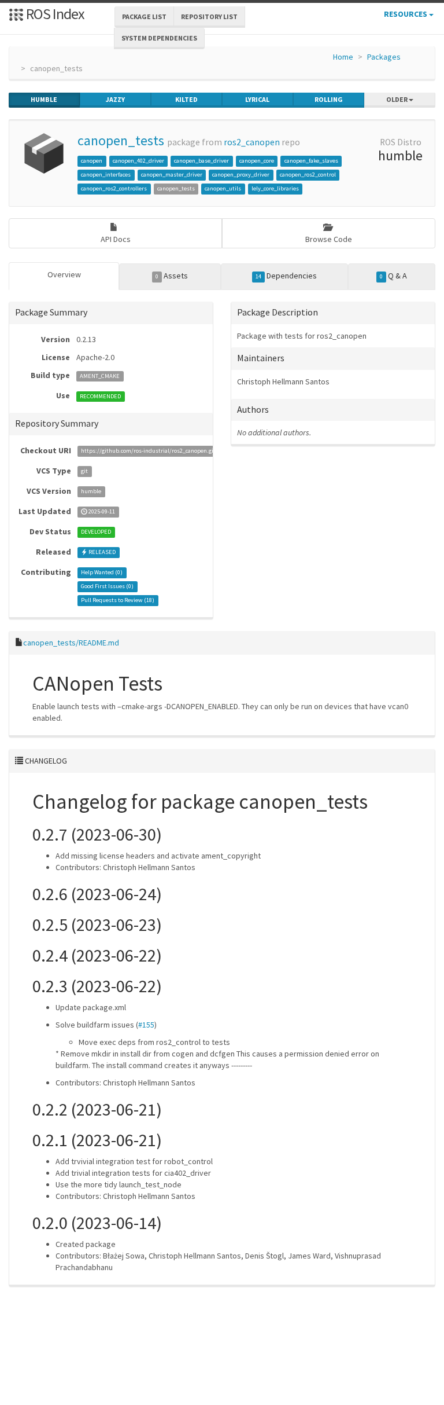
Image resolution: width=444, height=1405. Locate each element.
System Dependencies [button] (159, 38)
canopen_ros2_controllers (114, 188)
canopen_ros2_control (308, 174)
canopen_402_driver (138, 160)
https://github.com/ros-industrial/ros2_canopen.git (148, 451)
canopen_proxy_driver (240, 174)
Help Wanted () (102, 573)
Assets (172, 275)
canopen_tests (120, 140)
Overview (64, 274)
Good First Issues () (107, 586)
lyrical (257, 99)
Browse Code (328, 239)
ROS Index (54, 13)
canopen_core (256, 160)
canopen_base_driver (201, 160)
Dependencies (286, 275)
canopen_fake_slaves (311, 160)
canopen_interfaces (106, 174)
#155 (146, 1024)
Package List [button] (144, 16)
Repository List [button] (209, 16)
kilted (186, 99)
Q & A (393, 275)
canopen (91, 160)
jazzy (115, 99)
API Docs (116, 239)
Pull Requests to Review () (117, 600)
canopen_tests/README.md (71, 642)
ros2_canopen (252, 142)
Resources (406, 14)
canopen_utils (223, 188)
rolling (328, 99)
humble (44, 99)
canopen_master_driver (171, 174)
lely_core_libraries (275, 188)
